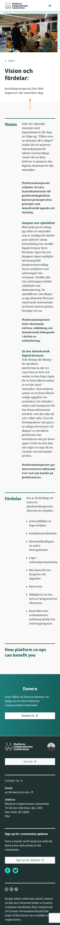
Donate (28, 762)
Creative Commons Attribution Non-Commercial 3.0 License (28, 907)
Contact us (12, 780)
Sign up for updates (28, 860)
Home (11, 61)
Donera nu (28, 716)
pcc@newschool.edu (17, 792)
